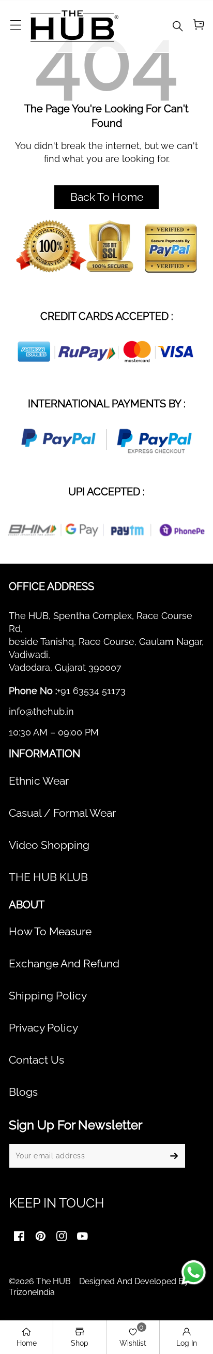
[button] (15, 26)
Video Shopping (49, 845)
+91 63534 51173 (91, 690)
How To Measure (50, 931)
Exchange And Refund (64, 964)
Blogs (23, 1092)
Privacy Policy (43, 1028)
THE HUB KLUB (48, 877)
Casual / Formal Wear (62, 813)
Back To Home (106, 197)
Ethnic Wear (39, 781)
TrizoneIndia (32, 1292)
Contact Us (36, 1060)
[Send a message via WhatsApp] (193, 1272)
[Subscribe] (174, 1156)
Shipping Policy (48, 996)
